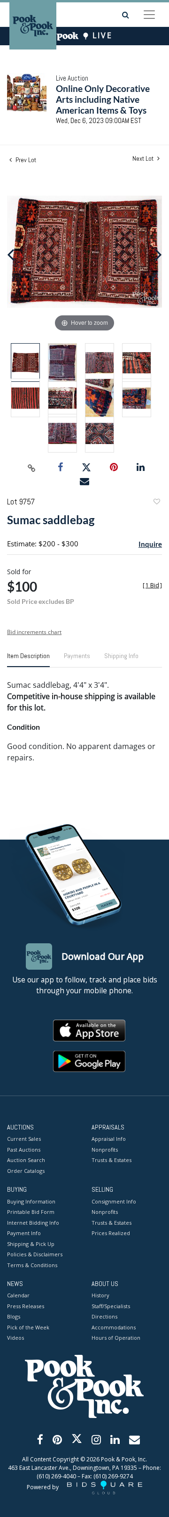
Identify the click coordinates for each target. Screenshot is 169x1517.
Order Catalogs (26, 1170)
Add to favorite (156, 502)
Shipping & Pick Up (30, 1243)
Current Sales (24, 1138)
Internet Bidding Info (33, 1222)
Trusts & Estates (111, 1159)
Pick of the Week (28, 1327)
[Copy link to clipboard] (32, 467)
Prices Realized (111, 1233)
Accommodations (114, 1327)
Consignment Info (114, 1201)
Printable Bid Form (30, 1211)
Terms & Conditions (32, 1265)
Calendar (18, 1295)
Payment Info (24, 1233)
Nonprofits (105, 1149)
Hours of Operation (116, 1337)
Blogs (13, 1316)
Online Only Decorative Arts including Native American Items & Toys (103, 99)
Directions (104, 1316)
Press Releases (25, 1306)
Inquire (150, 544)
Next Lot (143, 159)
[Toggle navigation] (149, 15)
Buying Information (31, 1201)
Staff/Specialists (111, 1306)
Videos (15, 1337)
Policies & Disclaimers (34, 1254)
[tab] (28, 659)
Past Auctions (23, 1149)
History (100, 1295)
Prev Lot (25, 160)
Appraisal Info (109, 1138)
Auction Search (26, 1159)
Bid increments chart (34, 632)
